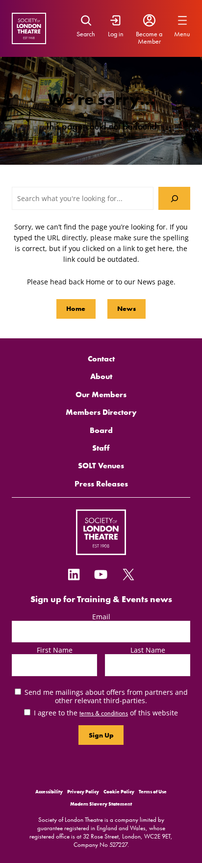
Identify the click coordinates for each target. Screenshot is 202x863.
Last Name (147, 650)
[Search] (174, 198)
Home (75, 308)
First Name (55, 650)
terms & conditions (103, 713)
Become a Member (149, 37)
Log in (116, 33)
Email (101, 616)
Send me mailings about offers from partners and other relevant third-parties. (106, 696)
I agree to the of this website (106, 712)
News (126, 308)
